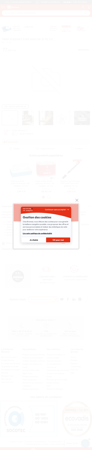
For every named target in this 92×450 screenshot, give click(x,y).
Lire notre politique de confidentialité (37, 233)
